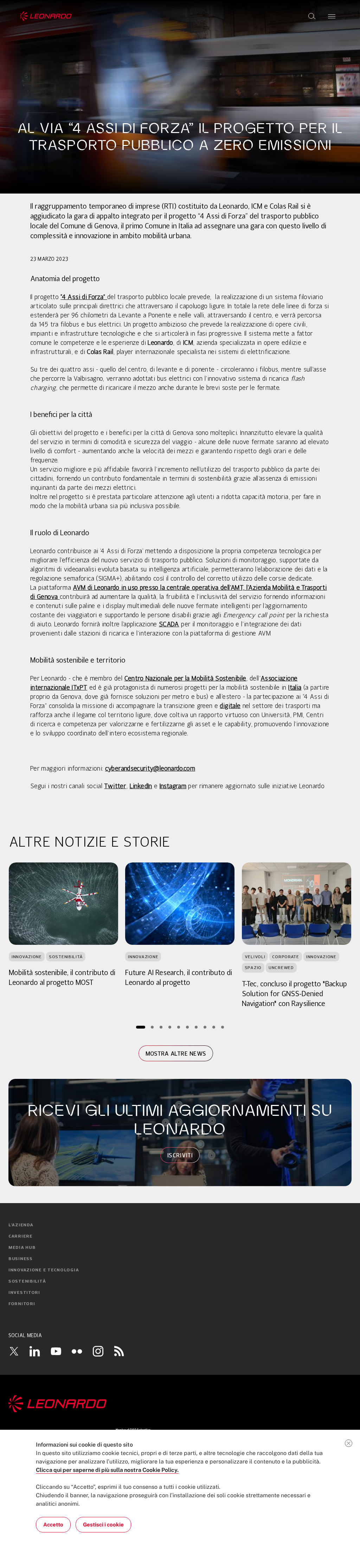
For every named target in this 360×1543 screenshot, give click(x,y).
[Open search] (312, 16)
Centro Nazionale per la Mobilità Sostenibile (185, 679)
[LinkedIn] (35, 1350)
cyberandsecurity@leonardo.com (150, 769)
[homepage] (46, 16)
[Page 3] (161, 1027)
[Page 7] (196, 1027)
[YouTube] (56, 1350)
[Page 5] (178, 1027)
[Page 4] (170, 1027)
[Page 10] (222, 1027)
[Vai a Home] (180, 1404)
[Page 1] (140, 1027)
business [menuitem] (20, 1259)
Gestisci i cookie (103, 1525)
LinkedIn (141, 786)
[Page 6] (187, 1027)
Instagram (173, 786)
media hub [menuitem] (22, 1248)
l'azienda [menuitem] (20, 1225)
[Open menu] (331, 16)
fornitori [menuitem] (21, 1304)
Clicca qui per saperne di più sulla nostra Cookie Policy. (107, 1470)
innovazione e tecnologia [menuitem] (43, 1270)
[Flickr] (77, 1351)
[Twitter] (13, 1350)
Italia (294, 688)
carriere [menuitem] (20, 1236)
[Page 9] (214, 1027)
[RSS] (119, 1350)
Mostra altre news (176, 1053)
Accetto (53, 1525)
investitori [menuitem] (24, 1293)
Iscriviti (180, 1155)
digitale (230, 706)
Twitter (115, 786)
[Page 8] (205, 1027)
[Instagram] (98, 1350)
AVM (79, 588)
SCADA (169, 624)
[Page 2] (152, 1027)
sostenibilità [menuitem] (27, 1281)
